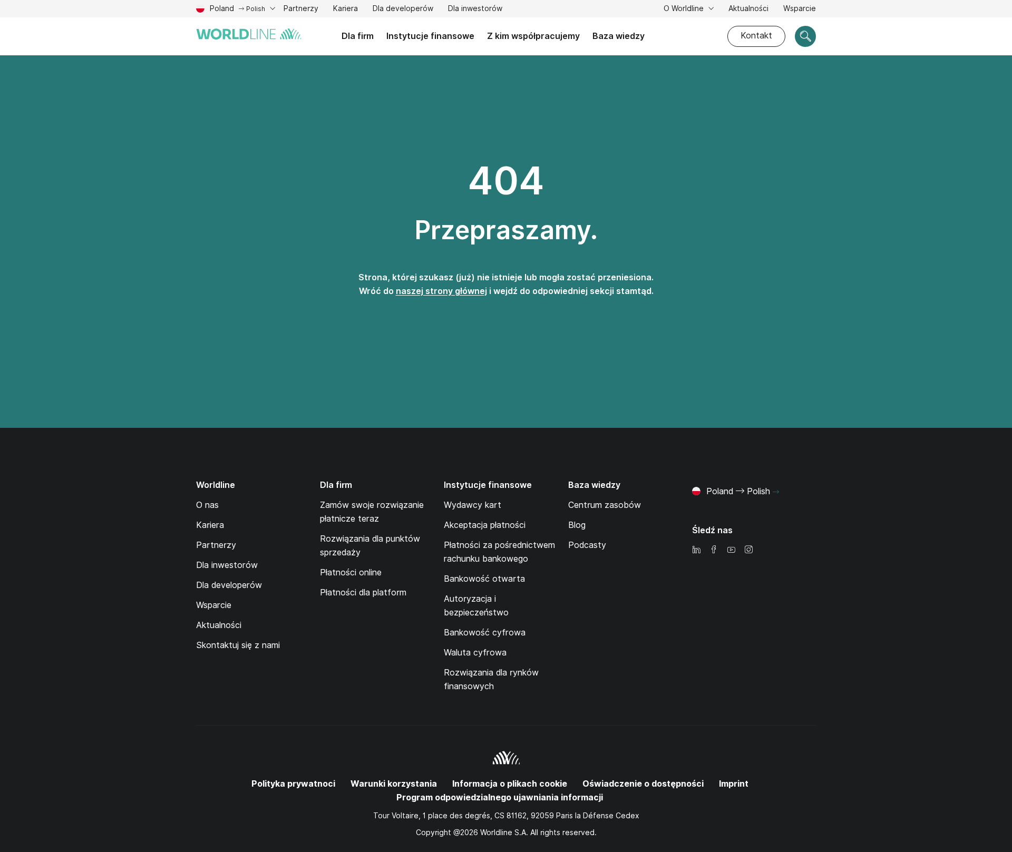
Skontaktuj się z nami (238, 645)
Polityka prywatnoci (293, 784)
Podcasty (587, 545)
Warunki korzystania (394, 784)
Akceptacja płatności (485, 525)
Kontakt (756, 36)
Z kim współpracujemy (533, 36)
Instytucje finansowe (430, 36)
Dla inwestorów (475, 9)
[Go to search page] (805, 36)
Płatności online (351, 572)
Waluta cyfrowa (475, 653)
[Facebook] (713, 550)
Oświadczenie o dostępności (643, 784)
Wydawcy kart (472, 505)
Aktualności (748, 8)
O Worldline (685, 8)
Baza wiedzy (618, 36)
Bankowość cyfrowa (485, 633)
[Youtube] (731, 550)
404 (506, 180)
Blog (577, 525)
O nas (207, 505)
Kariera (345, 9)
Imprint (733, 784)
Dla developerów (403, 8)
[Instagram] (748, 550)
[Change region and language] (776, 492)
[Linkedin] (696, 550)
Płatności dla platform (363, 592)
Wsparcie (799, 9)
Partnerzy (301, 9)
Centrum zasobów (604, 505)
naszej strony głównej (441, 291)
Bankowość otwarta (484, 579)
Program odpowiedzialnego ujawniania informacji (499, 797)
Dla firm (358, 36)
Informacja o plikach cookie (509, 784)
